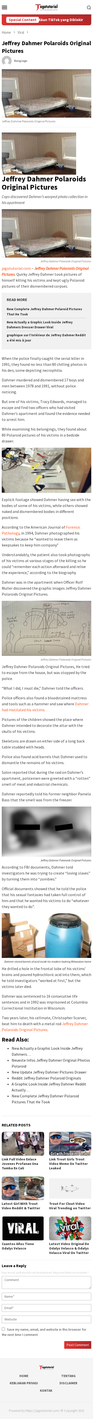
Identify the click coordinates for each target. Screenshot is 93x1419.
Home (23, 1376)
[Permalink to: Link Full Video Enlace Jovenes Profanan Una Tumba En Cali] (23, 1143)
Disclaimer (68, 1383)
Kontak (46, 1390)
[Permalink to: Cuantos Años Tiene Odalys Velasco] (23, 1228)
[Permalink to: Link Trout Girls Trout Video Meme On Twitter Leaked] (70, 1143)
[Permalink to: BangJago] (7, 60)
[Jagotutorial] (46, 6)
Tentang (68, 1376)
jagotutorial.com (16, 268)
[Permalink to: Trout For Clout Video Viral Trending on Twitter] (70, 1188)
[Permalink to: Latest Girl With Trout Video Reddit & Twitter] (23, 1188)
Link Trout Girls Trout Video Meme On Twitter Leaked (68, 1163)
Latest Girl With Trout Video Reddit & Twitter (21, 1205)
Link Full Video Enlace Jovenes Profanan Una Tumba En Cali (20, 1163)
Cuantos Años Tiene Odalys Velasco (18, 1246)
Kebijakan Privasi (24, 1383)
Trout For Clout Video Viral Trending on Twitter (70, 1205)
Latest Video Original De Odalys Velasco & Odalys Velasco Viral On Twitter (69, 1248)
